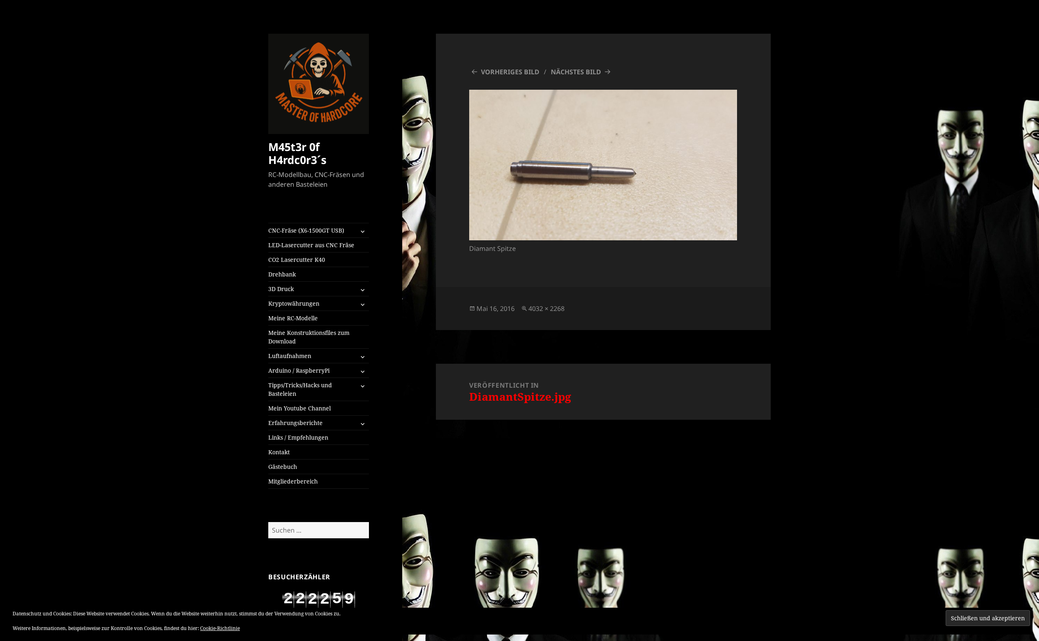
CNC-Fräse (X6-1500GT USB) (306, 230)
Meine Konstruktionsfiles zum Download (308, 337)
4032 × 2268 (546, 308)
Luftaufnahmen (289, 356)
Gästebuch (282, 466)
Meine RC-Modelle (293, 318)
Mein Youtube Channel (299, 408)
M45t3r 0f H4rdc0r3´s (297, 153)
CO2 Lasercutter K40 (296, 259)
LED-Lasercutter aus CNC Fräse (311, 245)
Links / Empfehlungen (298, 437)
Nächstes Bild (576, 71)
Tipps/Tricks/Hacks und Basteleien (300, 389)
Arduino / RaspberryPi (299, 370)
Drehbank (282, 274)
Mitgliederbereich (293, 481)
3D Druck (281, 289)
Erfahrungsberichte (295, 423)
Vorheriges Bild (510, 71)
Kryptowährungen (293, 303)
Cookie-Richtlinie (220, 628)
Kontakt (279, 452)
